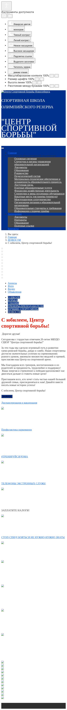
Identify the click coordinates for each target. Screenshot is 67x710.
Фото (11, 286)
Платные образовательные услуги (33, 187)
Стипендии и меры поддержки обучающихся (39, 193)
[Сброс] (4, 16)
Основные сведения (25, 158)
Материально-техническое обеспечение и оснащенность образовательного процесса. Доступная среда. (38, 182)
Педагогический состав (27, 176)
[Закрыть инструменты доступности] (10, 16)
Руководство (21, 173)
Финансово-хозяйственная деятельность (36, 190)
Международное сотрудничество (32, 199)
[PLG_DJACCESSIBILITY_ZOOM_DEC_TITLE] (52, 75)
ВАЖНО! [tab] (7, 396)
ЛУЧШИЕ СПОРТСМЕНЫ (23, 309)
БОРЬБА (13, 300)
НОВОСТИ (14, 312)
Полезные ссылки (24, 225)
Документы (20, 167)
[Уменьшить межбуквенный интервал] (52, 86)
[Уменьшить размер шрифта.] (37, 79)
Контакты (13, 228)
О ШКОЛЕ (14, 297)
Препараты (20, 220)
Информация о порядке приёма (31, 211)
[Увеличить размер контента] (56, 75)
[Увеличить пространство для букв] (57, 86)
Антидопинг (15, 214)
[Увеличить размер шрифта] (42, 79)
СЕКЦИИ (13, 303)
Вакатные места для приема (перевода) (36, 196)
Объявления (14, 291)
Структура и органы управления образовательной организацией (32, 163)
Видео (11, 289)
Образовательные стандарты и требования (37, 208)
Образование (21, 170)
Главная (12, 152)
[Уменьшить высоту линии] (34, 82)
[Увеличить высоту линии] (39, 82)
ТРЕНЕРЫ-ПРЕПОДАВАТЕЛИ (26, 306)
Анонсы (12, 283)
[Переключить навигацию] (2, 148)
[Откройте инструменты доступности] (6, 6)
